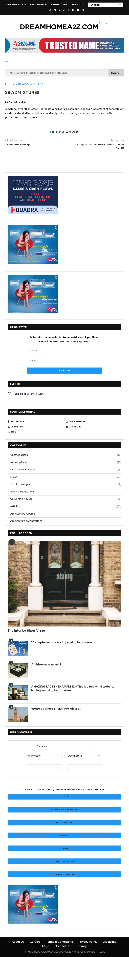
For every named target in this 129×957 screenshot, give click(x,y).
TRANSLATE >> (77, 4)
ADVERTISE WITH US (16, 4)
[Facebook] (46, 10)
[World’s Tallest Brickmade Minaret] (18, 714)
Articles (65, 506)
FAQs (45, 946)
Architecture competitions (65, 520)
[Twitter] (59, 10)
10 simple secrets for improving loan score (61, 642)
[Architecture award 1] (18, 670)
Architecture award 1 (46, 664)
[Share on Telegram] (73, 132)
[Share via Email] (77, 132)
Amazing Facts (65, 462)
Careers (35, 942)
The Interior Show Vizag (26, 630)
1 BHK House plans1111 (65, 484)
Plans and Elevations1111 (65, 491)
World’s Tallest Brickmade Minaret (56, 708)
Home (9, 84)
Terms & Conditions (59, 942)
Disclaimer (110, 942)
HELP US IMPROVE (38, 4)
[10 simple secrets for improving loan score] (18, 648)
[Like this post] (53, 132)
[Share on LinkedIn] (67, 132)
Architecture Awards (65, 513)
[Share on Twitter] (60, 132)
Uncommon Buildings (65, 469)
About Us (18, 942)
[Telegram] (78, 10)
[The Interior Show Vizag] (64, 584)
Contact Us (62, 946)
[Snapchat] (69, 10)
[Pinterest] (73, 10)
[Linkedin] (64, 10)
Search (116, 72)
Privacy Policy (87, 942)
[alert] (64, 394)
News (65, 476)
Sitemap (81, 946)
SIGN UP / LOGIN (59, 4)
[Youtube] (50, 10)
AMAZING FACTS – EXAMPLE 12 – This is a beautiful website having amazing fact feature (73, 688)
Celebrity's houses (65, 498)
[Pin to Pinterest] (63, 132)
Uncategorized (65, 454)
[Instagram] (55, 10)
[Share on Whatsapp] (70, 132)
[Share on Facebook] (56, 132)
